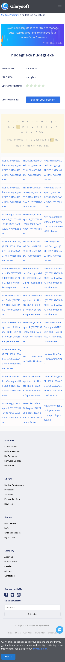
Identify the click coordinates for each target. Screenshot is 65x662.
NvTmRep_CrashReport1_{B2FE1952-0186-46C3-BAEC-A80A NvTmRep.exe (53, 197)
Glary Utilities (10, 446)
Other (42, 132)
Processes (9, 489)
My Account (9, 537)
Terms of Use (52, 633)
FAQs (6, 528)
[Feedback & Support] (59, 630)
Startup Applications (14, 484)
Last (46, 145)
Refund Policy (40, 633)
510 (47, 139)
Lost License (10, 523)
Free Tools (9, 465)
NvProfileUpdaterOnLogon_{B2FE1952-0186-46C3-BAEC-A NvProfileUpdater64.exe (32, 197)
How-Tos (8, 503)
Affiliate (8, 571)
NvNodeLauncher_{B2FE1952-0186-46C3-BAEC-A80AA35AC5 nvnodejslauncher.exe (11, 251)
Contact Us (9, 575)
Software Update (12, 460)
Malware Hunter (12, 451)
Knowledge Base (12, 499)
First (9, 139)
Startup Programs (10, 14)
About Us (8, 556)
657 (33, 145)
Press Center (10, 561)
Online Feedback (12, 532)
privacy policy (39, 648)
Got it (8, 656)
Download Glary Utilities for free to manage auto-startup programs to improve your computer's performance (34, 35)
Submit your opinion (43, 99)
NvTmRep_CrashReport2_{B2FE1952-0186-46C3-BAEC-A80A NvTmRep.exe (11, 224)
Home (10, 633)
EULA (17, 633)
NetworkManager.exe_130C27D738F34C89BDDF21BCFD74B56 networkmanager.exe (11, 278)
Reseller (8, 566)
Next (39, 145)
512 (56, 139)
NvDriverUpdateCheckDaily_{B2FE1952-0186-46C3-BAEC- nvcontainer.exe (32, 170)
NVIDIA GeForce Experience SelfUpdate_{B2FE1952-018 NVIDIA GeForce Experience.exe (32, 305)
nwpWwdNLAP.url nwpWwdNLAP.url (53, 359)
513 (17, 145)
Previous (18, 139)
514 (22, 145)
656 (28, 145)
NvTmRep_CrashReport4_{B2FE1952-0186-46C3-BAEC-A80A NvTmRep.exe (32, 224)
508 (37, 139)
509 (42, 139)
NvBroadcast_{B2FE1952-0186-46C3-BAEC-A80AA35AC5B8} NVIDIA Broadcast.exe (53, 386)
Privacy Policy (27, 633)
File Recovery (10, 456)
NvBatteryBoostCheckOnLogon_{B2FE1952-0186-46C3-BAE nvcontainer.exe (11, 170)
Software (8, 494)
